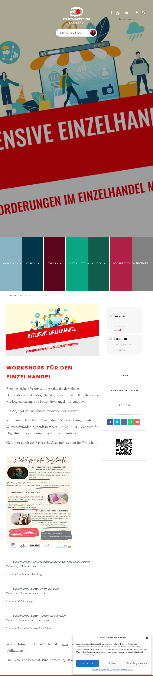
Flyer (65, 644)
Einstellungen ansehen (137, 663)
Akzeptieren (87, 663)
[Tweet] (117, 422)
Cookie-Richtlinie (100, 670)
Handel (96, 263)
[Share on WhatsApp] (131, 422)
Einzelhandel (123, 344)
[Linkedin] (124, 422)
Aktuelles (10, 263)
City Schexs (77, 263)
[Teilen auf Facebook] (110, 422)
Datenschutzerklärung (121, 670)
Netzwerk (121, 350)
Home (13, 295)
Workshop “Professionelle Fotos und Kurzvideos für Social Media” (50, 562)
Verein (31, 263)
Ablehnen (112, 663)
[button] (147, 637)
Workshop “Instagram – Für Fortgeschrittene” (39, 616)
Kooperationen (124, 263)
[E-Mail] (137, 422)
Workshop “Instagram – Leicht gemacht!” (35, 589)
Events (53, 263)
